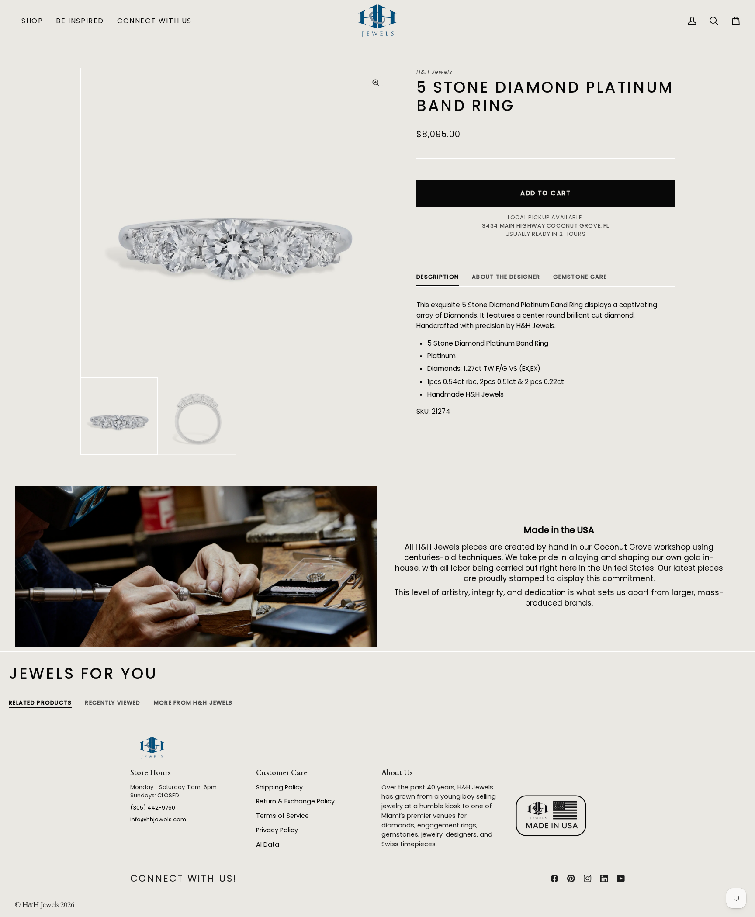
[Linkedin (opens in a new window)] (604, 878)
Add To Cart (545, 193)
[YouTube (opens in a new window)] (621, 878)
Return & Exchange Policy (295, 801)
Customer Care (282, 773)
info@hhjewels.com (158, 819)
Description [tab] (437, 276)
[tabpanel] (545, 358)
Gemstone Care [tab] (580, 276)
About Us (397, 773)
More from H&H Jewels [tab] (193, 702)
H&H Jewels (434, 72)
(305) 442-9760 (152, 807)
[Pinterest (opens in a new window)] (571, 878)
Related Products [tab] (40, 702)
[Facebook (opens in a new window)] (554, 878)
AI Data (267, 844)
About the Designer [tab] (506, 276)
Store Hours (150, 773)
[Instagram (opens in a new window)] (588, 878)
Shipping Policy (279, 787)
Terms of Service (282, 815)
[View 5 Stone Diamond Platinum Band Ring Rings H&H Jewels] (119, 416)
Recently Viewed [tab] (112, 702)
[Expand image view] (375, 82)
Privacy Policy (277, 830)
